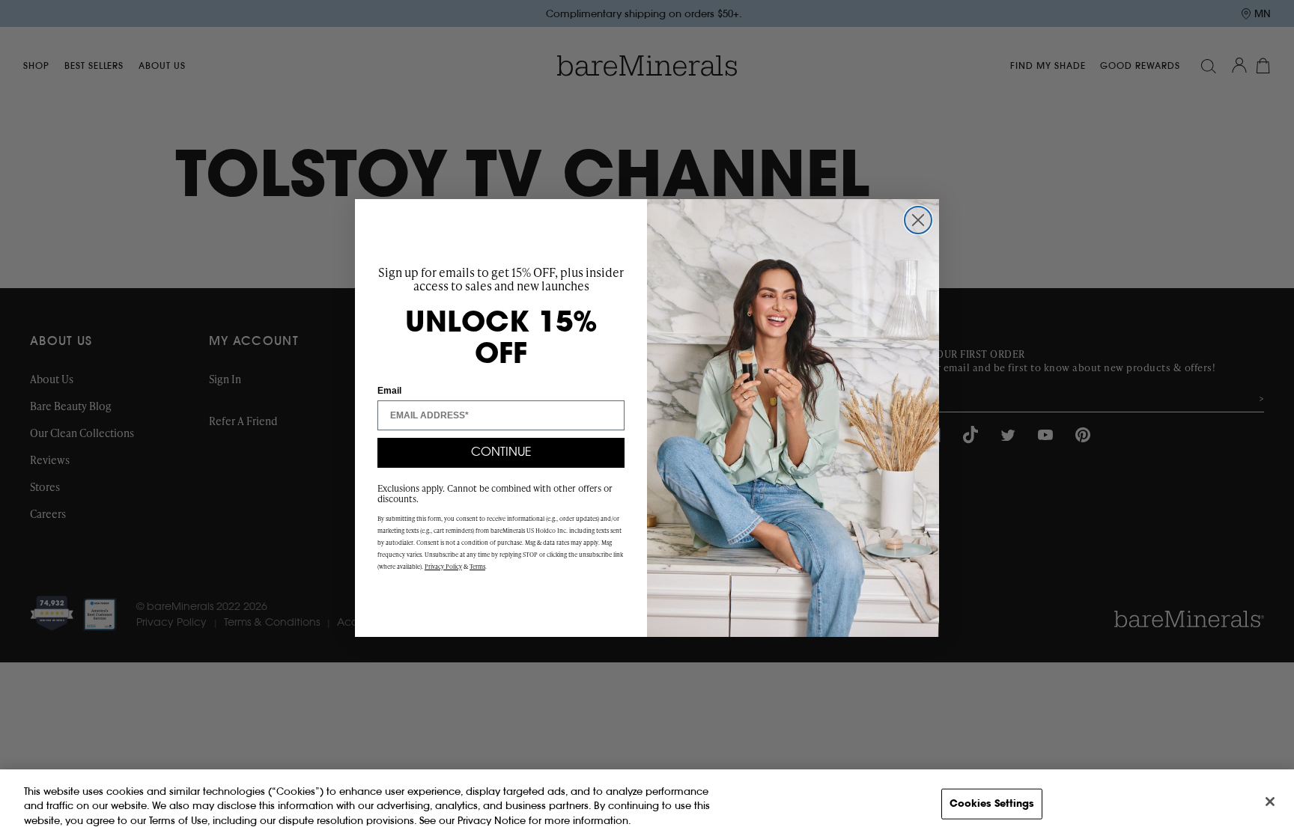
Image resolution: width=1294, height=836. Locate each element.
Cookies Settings (992, 803)
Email (389, 390)
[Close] (1270, 801)
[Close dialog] (918, 220)
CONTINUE (501, 453)
